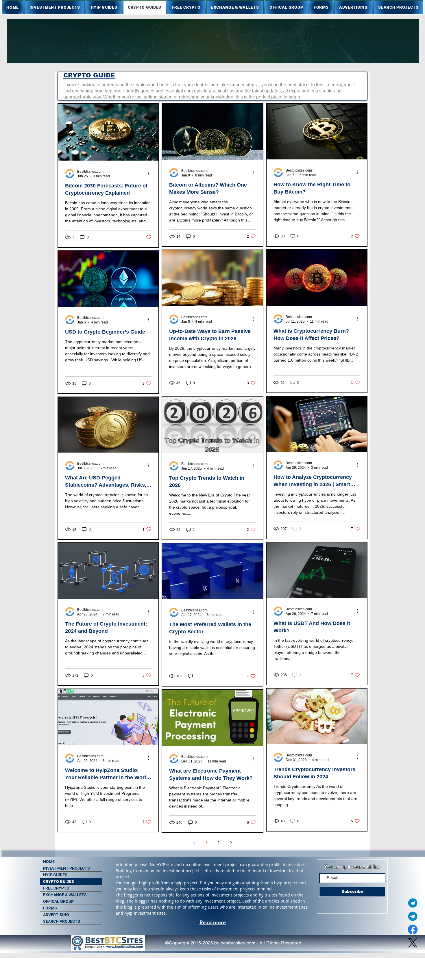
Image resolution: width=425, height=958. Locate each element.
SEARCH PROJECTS (61, 921)
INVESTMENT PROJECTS (66, 868)
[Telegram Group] (412, 916)
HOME (49, 861)
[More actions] (150, 173)
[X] (412, 942)
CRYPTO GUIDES (58, 881)
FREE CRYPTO (56, 888)
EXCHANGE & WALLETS (65, 894)
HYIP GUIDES (55, 875)
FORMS (50, 908)
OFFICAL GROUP (58, 901)
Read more (212, 922)
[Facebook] (412, 929)
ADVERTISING (56, 914)
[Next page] (231, 843)
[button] (55, 7)
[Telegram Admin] (412, 902)
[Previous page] (194, 843)
